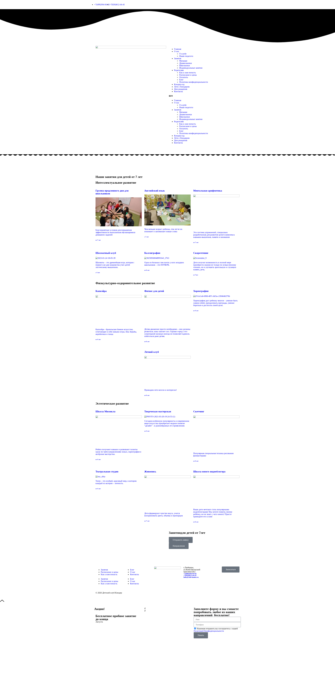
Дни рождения (180, 89)
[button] (204, 96)
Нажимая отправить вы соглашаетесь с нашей (216, 629)
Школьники (184, 65)
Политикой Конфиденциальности (209, 631)
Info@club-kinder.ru (191, 577)
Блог (181, 80)
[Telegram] (223, 581)
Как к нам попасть (187, 72)
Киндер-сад (179, 84)
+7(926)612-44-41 (190, 575)
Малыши (183, 61)
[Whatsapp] (230, 581)
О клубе (182, 54)
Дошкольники (185, 63)
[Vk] (216, 581)
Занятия (177, 58)
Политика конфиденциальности (193, 82)
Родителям (179, 70)
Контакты (178, 91)
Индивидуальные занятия (190, 68)
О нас (176, 51)
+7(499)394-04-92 (190, 574)
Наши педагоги (186, 56)
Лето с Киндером (181, 87)
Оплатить (183, 77)
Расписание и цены (188, 75)
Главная (177, 49)
